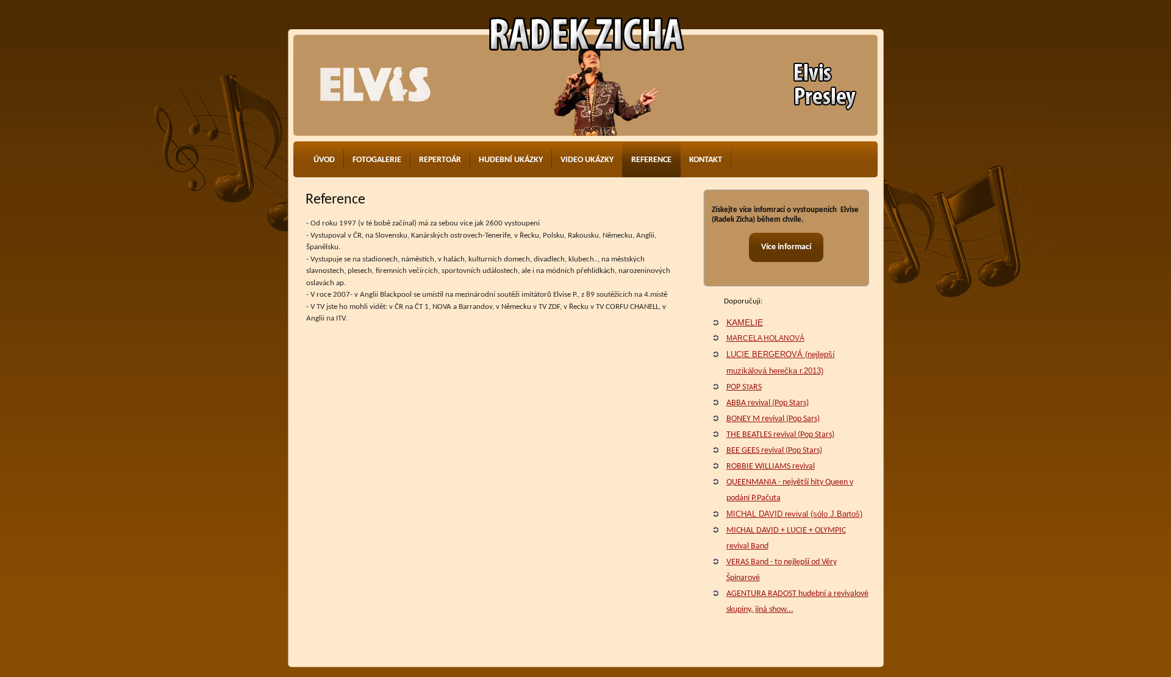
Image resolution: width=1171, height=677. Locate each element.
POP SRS (744, 387)
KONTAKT (705, 160)
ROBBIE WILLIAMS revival (770, 466)
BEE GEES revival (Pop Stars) (774, 450)
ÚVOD (324, 160)
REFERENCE (651, 160)
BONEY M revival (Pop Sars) (773, 419)
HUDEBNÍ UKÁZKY (511, 160)
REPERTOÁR (440, 160)
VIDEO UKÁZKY (587, 160)
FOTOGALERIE (377, 160)
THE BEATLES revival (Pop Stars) (780, 434)
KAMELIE (744, 322)
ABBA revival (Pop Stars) (767, 403)
